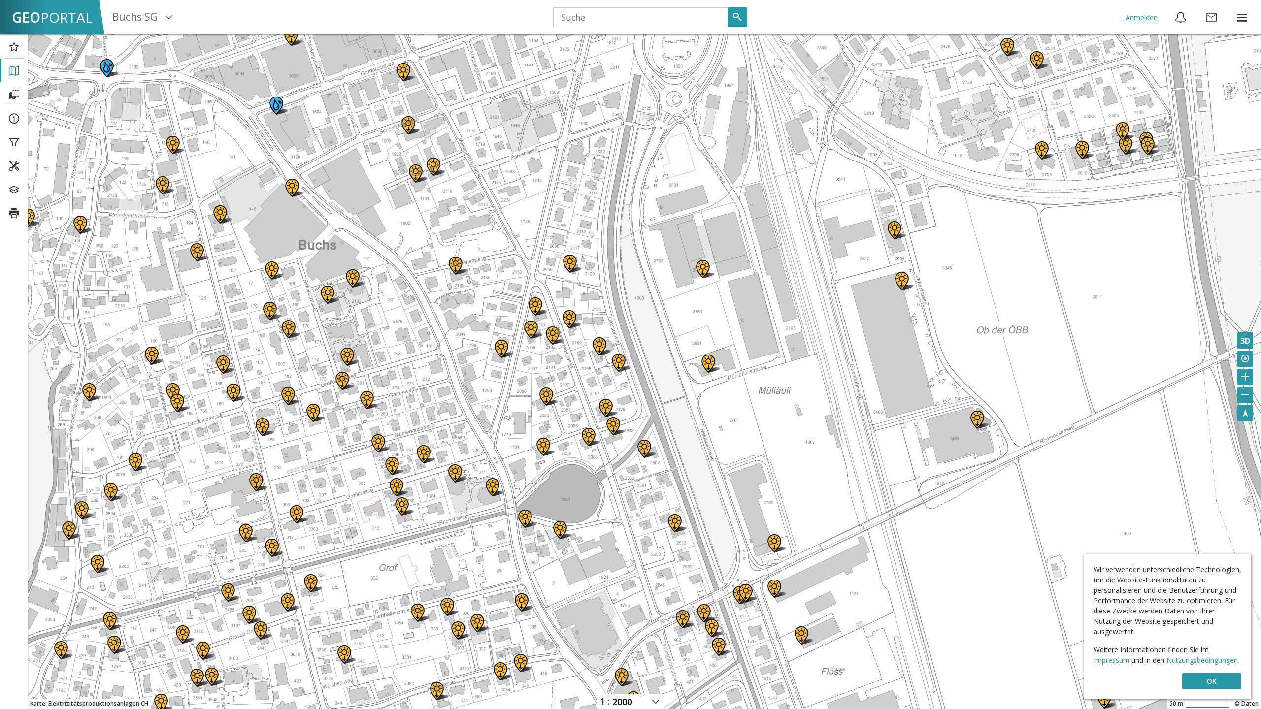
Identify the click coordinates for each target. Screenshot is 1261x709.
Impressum (1112, 660)
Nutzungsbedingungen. (1202, 660)
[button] (1242, 17)
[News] (1180, 17)
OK (1212, 681)
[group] (1242, 17)
